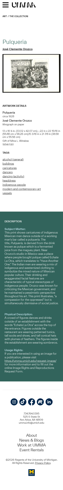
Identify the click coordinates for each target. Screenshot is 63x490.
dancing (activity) (13, 176)
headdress (9, 180)
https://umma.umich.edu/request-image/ (30, 360)
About (31, 435)
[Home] (24, 5)
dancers (8, 172)
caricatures (10, 168)
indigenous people (14, 184)
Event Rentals (31, 450)
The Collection (18, 16)
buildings (8, 163)
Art (5, 16)
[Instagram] (14, 401)
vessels (7, 193)
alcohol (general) (13, 159)
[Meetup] (40, 401)
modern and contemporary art (22, 188)
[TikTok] (22, 401)
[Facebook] (31, 401)
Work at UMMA (31, 445)
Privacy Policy (43, 463)
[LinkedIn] (49, 401)
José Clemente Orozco (18, 49)
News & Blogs (31, 440)
